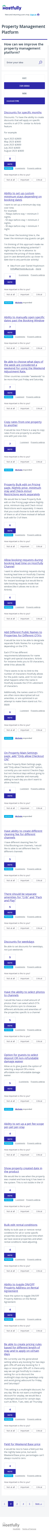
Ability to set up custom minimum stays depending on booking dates (23, 196)
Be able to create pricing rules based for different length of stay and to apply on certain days (23, 1349)
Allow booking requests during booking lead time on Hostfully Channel (23, 563)
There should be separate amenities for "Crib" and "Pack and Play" (23, 897)
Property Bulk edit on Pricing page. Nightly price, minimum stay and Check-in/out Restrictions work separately (22, 489)
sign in (33, 14)
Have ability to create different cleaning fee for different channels (23, 834)
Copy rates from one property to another (23, 423)
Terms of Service (29, 1529)
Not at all (12, 180)
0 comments (20, 168)
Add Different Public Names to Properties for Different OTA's (23, 633)
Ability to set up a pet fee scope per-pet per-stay (24, 1125)
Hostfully (16, 1529)
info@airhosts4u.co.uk (22, 268)
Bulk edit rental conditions (20, 1225)
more (38, 269)
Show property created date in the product (23, 1169)
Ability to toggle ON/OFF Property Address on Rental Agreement (21, 1288)
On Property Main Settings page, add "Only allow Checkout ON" (24, 756)
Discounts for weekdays (19, 941)
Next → (38, 1503)
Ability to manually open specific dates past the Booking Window (24, 318)
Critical (41, 180)
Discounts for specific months (23, 112)
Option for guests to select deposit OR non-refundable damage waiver (21, 1058)
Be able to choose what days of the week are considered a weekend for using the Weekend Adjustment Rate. (24, 366)
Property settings (34, 168)
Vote (9, 164)
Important (25, 180)
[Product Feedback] (11, 7)
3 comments (24, 1081)
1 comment (19, 397)
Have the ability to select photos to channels (24, 993)
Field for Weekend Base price (22, 1444)
